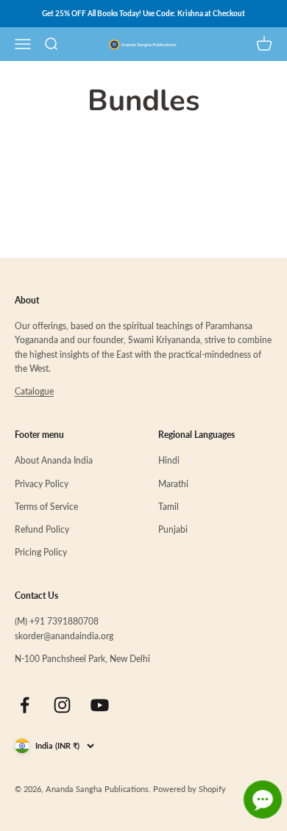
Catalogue (34, 391)
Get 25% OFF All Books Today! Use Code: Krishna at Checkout (143, 13)
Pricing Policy (41, 552)
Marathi (173, 483)
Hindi (169, 460)
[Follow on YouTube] (100, 705)
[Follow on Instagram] (62, 705)
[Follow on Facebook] (25, 705)
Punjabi (173, 529)
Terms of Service (46, 506)
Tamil (168, 506)
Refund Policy (42, 529)
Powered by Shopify (189, 789)
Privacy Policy (41, 483)
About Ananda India (54, 460)
